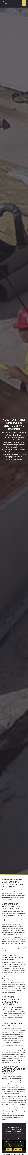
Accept (9, 1149)
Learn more (17, 1149)
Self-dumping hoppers (9, 433)
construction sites (9, 437)
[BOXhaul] (11, 4)
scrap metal (13, 939)
